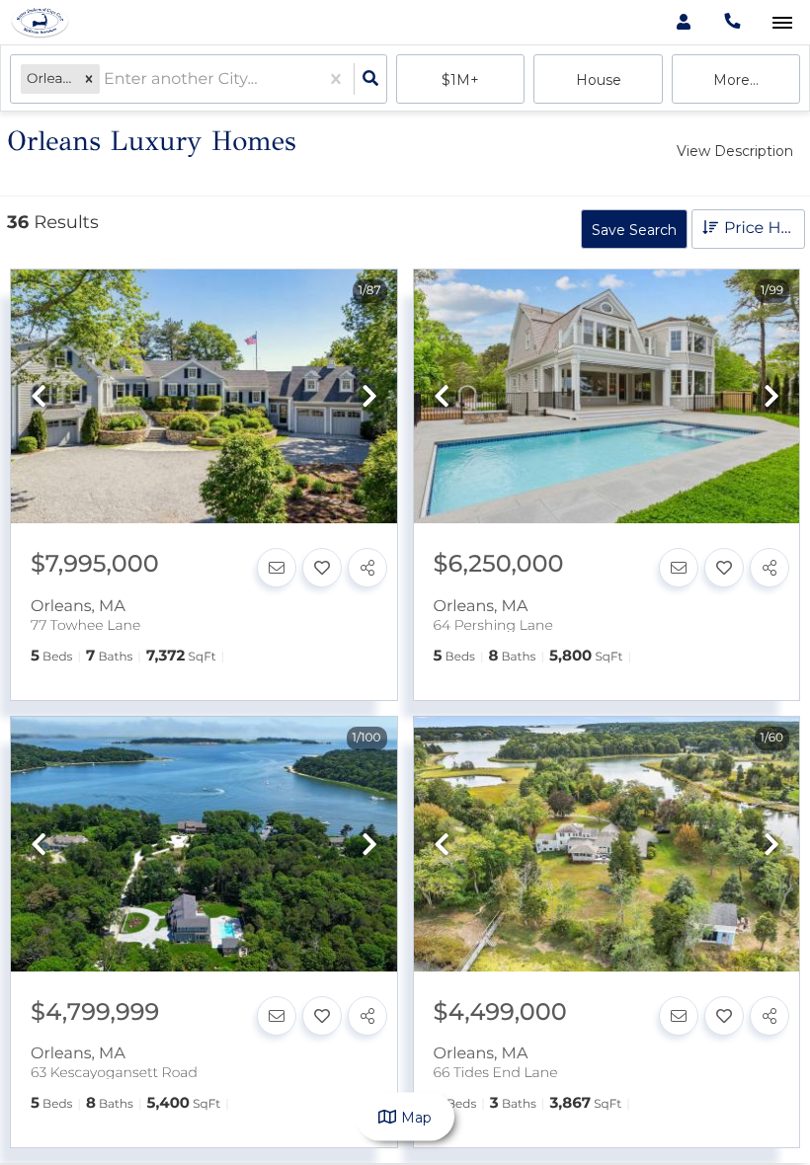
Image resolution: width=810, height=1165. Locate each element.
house (598, 80)
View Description (735, 151)
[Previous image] (38, 397)
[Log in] (683, 22)
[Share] (367, 567)
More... (736, 80)
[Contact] (276, 567)
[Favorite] (322, 567)
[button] (89, 79)
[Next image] (369, 397)
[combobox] (106, 79)
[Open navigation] (782, 23)
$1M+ (460, 80)
